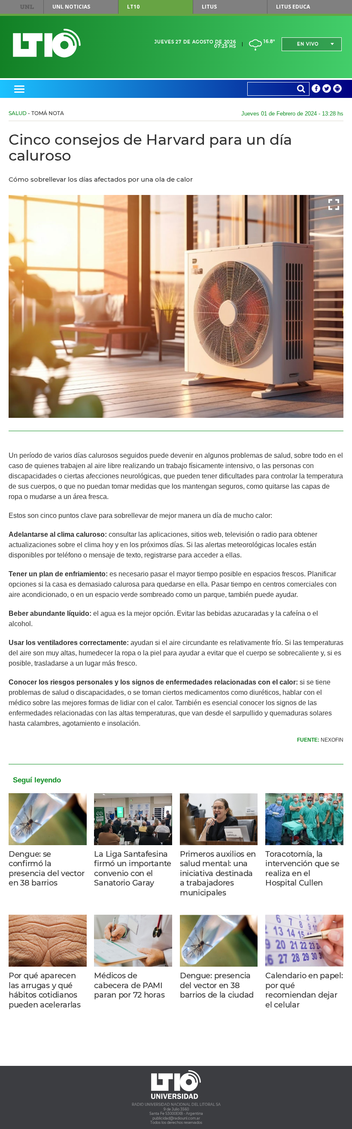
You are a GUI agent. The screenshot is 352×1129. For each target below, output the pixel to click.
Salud (18, 113)
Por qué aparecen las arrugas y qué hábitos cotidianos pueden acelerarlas (45, 990)
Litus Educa (293, 6)
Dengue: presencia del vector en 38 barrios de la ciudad (217, 985)
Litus (209, 6)
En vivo (308, 44)
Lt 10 (46, 43)
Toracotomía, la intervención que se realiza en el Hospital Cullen (302, 868)
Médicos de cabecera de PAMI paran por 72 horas (129, 985)
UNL (26, 7)
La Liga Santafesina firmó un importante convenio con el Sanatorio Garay (132, 868)
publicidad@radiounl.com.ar (176, 1118)
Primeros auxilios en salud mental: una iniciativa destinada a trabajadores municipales (218, 873)
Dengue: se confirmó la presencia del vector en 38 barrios (46, 868)
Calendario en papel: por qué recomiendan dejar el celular (304, 990)
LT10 (133, 6)
